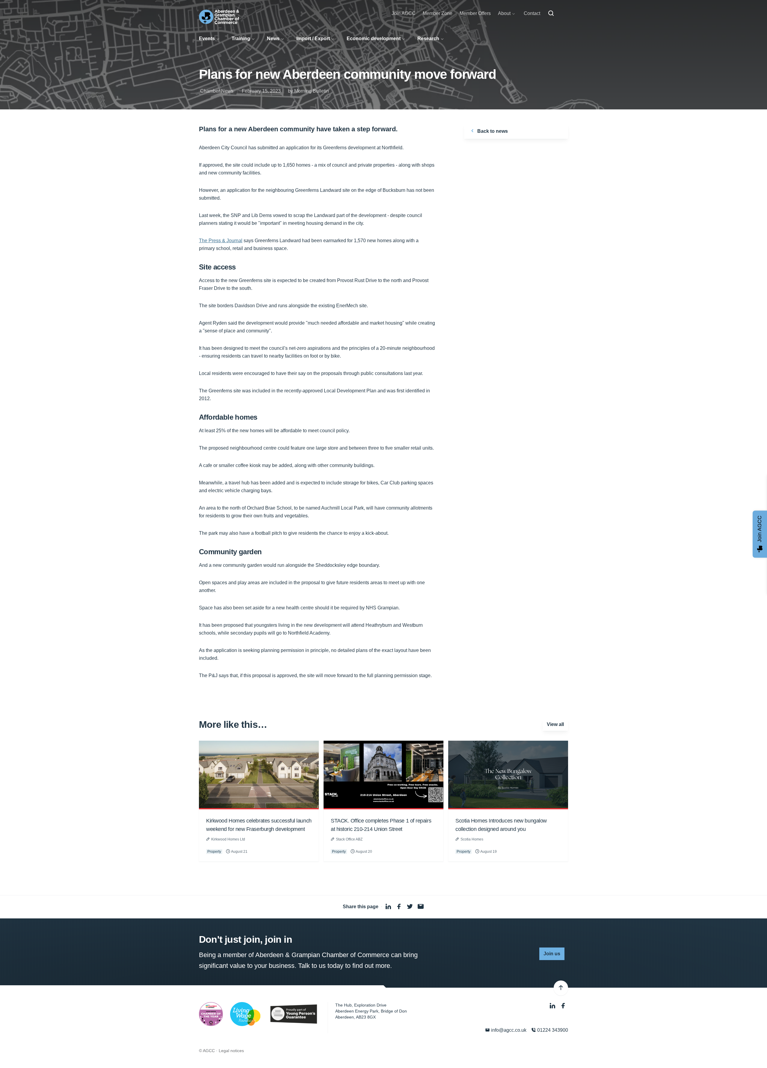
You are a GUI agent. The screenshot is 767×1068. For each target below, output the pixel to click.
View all (555, 724)
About (504, 13)
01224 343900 (552, 1030)
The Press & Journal (220, 240)
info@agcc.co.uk (508, 1030)
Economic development (374, 38)
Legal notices (231, 1050)
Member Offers (475, 13)
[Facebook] (563, 1005)
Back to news (492, 131)
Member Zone (437, 13)
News (273, 38)
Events (207, 38)
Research (428, 38)
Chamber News (216, 91)
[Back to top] (561, 987)
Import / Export (313, 38)
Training (241, 38)
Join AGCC (404, 13)
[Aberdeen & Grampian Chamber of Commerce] (219, 17)
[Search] (551, 13)
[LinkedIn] (553, 1005)
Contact (532, 13)
